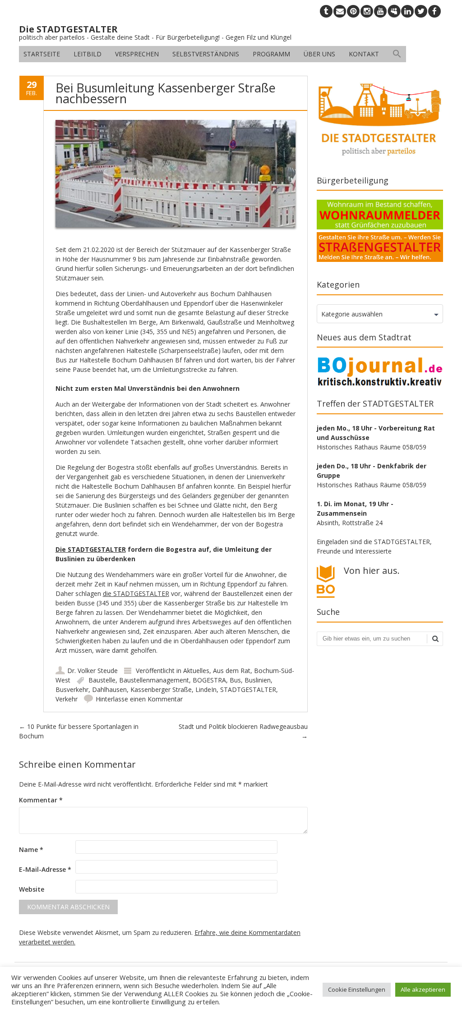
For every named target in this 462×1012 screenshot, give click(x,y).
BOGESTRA (209, 680)
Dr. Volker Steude (92, 670)
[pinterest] (353, 11)
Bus (235, 680)
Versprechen (137, 54)
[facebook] (434, 11)
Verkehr (66, 699)
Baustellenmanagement (154, 680)
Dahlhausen (109, 689)
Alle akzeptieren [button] (423, 989)
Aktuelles (196, 670)
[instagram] (367, 11)
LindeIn (206, 689)
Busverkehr (71, 689)
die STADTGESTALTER (136, 593)
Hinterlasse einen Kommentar (139, 699)
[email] (339, 11)
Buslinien (258, 680)
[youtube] (380, 11)
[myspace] (394, 11)
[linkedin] (407, 11)
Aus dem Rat (231, 670)
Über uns (319, 54)
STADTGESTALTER (248, 689)
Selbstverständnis (205, 54)
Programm (271, 54)
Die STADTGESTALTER (90, 549)
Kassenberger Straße (161, 689)
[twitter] (421, 11)
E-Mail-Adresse (45, 869)
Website (31, 889)
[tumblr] (326, 11)
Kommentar (41, 800)
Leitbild (88, 54)
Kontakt (364, 54)
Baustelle (102, 680)
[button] (397, 54)
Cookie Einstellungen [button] (356, 989)
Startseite (41, 54)
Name (31, 849)
